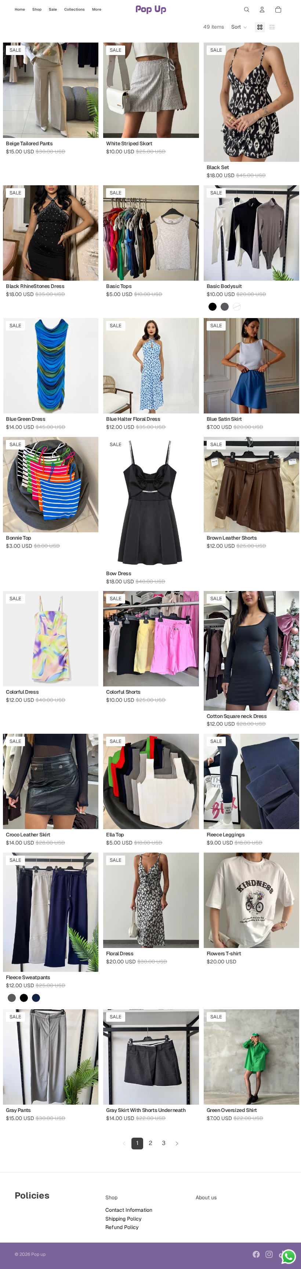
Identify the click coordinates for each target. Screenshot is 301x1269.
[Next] (177, 1143)
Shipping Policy (123, 1218)
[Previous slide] (215, 102)
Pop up (38, 1254)
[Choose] (87, 127)
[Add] (87, 675)
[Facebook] (256, 1254)
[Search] (247, 9)
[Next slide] (288, 102)
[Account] (262, 9)
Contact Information (128, 1210)
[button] (239, 27)
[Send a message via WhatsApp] (288, 1256)
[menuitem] (96, 9)
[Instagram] (269, 1254)
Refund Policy (122, 1227)
